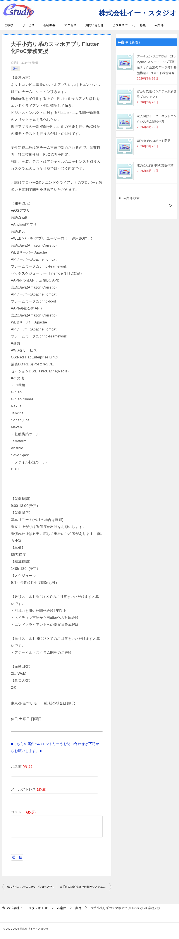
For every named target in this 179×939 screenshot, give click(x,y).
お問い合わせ (94, 25)
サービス (28, 25)
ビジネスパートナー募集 (129, 25)
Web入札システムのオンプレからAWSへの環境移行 (32, 886)
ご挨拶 (9, 25)
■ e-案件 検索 (127, 198)
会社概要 (49, 25)
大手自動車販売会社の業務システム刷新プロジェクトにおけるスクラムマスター (85, 886)
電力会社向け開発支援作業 (155, 165)
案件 (15, 68)
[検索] (170, 205)
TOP (27, 908)
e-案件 (159, 25)
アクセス (70, 25)
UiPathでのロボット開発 (153, 140)
